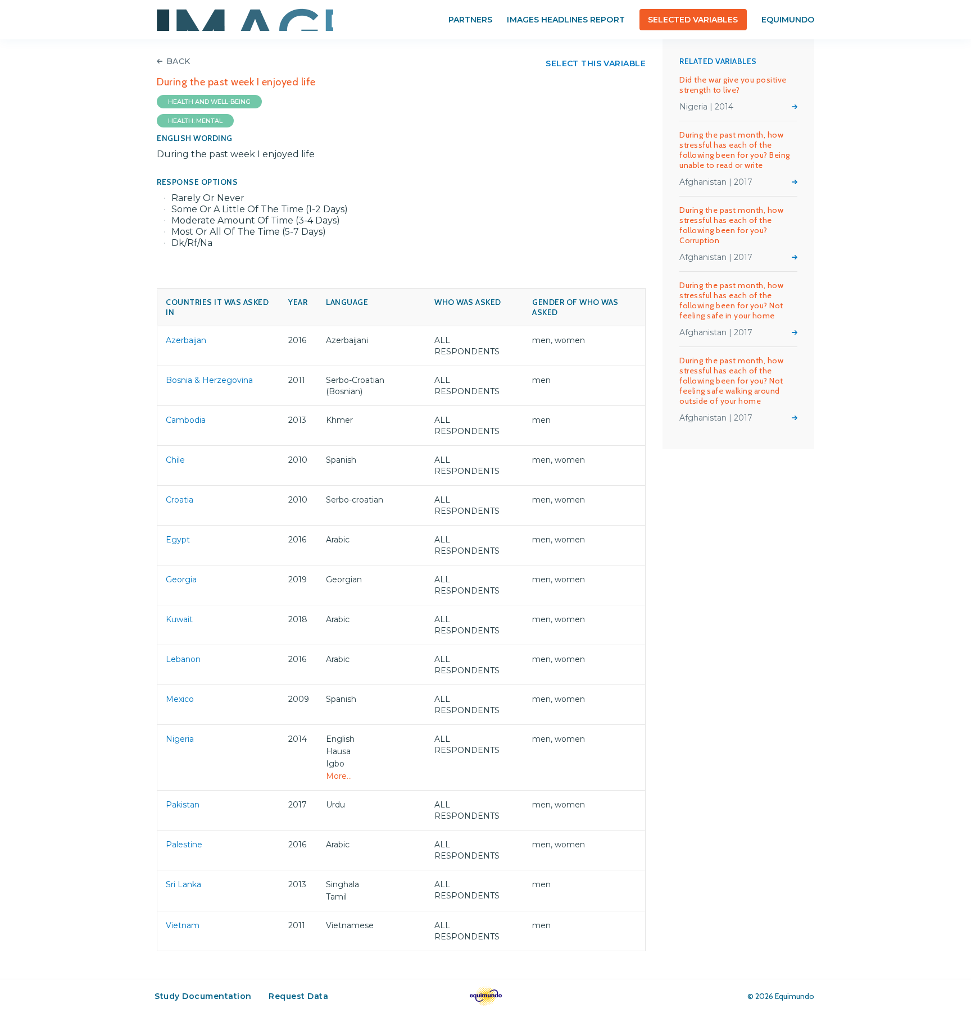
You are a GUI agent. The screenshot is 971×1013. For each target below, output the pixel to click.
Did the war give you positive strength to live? (733, 85)
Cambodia (186, 420)
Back (178, 61)
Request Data (298, 996)
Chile (175, 460)
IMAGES (245, 19)
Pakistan (182, 805)
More (794, 106)
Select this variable (596, 63)
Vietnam (182, 925)
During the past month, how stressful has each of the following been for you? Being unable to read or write (734, 150)
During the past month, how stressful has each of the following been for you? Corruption (731, 225)
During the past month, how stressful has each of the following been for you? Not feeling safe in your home (731, 300)
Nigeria (180, 739)
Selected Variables (693, 20)
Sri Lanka (183, 884)
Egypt (178, 540)
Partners (470, 20)
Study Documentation (203, 996)
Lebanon (183, 659)
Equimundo (787, 20)
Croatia (179, 500)
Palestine (184, 844)
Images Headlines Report (565, 20)
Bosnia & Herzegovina (209, 380)
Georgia (181, 579)
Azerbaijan (186, 340)
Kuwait (179, 619)
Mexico (180, 699)
